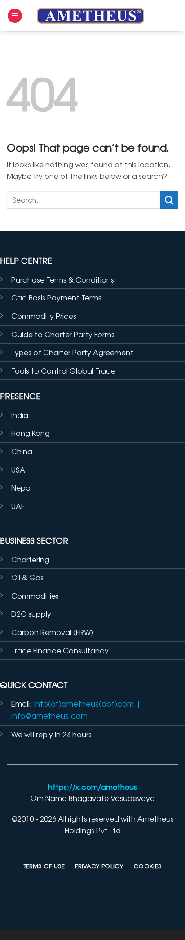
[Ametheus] (92, 16)
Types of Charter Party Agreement (72, 352)
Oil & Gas (27, 577)
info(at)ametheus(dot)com (84, 703)
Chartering (30, 559)
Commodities (35, 595)
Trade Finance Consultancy (60, 650)
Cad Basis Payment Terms (56, 297)
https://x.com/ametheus (92, 786)
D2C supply (31, 613)
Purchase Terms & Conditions (62, 279)
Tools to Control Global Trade (63, 370)
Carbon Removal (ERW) (52, 632)
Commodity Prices (43, 315)
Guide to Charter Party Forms (63, 334)
